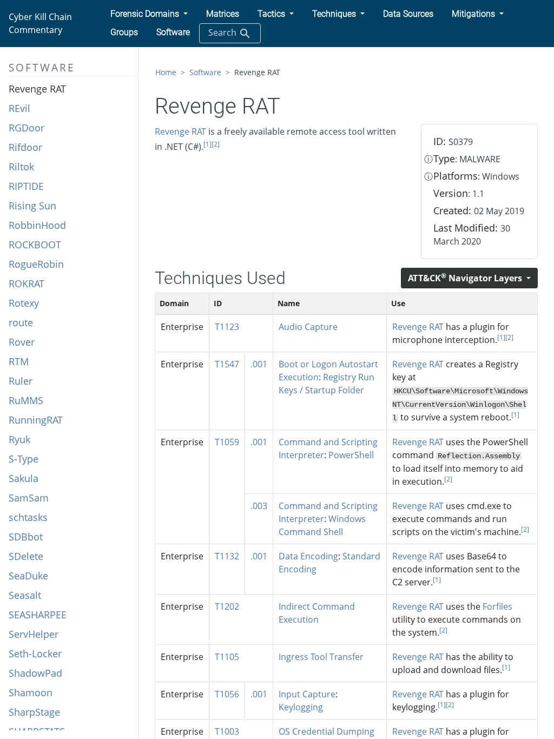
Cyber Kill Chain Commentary (40, 23)
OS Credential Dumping (326, 731)
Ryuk (19, 439)
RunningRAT (36, 419)
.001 (258, 364)
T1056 (227, 694)
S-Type (23, 458)
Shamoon (30, 692)
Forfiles (497, 606)
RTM (19, 361)
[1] (207, 144)
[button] (149, 14)
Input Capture (307, 694)
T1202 (227, 606)
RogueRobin (36, 264)
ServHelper (33, 634)
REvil (19, 108)
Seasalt (25, 595)
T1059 (227, 442)
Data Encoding (308, 556)
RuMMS (26, 400)
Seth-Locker (35, 653)
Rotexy (24, 302)
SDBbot (26, 536)
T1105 (227, 657)
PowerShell (351, 455)
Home (165, 72)
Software (205, 72)
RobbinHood (37, 225)
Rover (22, 341)
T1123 (227, 327)
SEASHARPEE (38, 614)
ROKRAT (26, 283)
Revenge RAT (37, 88)
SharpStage (34, 711)
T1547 (227, 364)
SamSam (29, 497)
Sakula (23, 478)
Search (223, 32)
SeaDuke (28, 575)
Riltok (21, 166)
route (21, 322)
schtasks (28, 517)
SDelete (26, 556)
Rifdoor (25, 147)
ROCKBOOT (35, 244)
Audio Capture (308, 327)
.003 (258, 506)
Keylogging (301, 707)
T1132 (227, 556)
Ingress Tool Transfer (321, 657)
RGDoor (26, 127)
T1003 (227, 731)
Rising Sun (32, 205)
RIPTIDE (26, 186)
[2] (216, 144)
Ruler (20, 380)
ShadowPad (35, 673)
